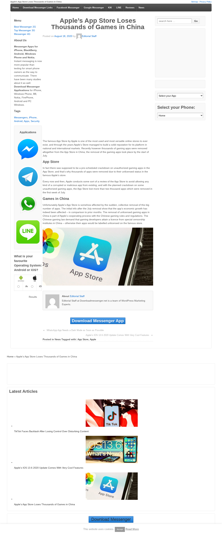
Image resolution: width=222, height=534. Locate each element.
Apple (93, 339)
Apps (26, 121)
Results (33, 296)
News (141, 7)
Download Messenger (111, 519)
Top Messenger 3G (24, 30)
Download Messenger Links (38, 7)
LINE (118, 7)
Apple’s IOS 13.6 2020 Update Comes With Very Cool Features (117, 335)
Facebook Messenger (68, 7)
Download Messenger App (98, 320)
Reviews (130, 7)
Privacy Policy (206, 2)
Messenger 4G (22, 34)
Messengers (21, 117)
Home (15, 7)
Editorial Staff (89, 36)
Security (35, 121)
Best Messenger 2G (25, 26)
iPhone (33, 117)
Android (18, 121)
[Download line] (28, 233)
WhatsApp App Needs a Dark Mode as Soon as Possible (75, 330)
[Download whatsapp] (28, 205)
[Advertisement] (98, 63)
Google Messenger (94, 7)
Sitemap (194, 2)
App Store (83, 339)
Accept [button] (120, 529)
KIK (110, 7)
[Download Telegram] (28, 178)
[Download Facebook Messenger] (28, 150)
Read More (132, 529)
